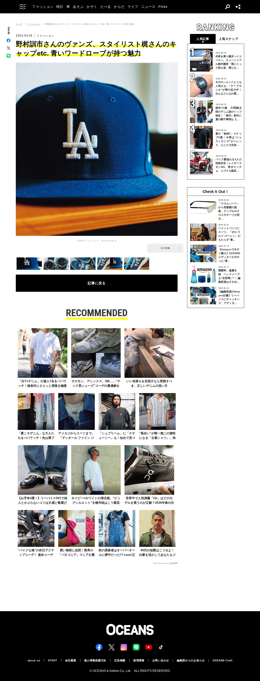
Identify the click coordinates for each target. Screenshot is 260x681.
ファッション (33, 24)
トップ (19, 24)
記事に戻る (97, 283)
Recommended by (161, 563)
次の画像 (165, 248)
